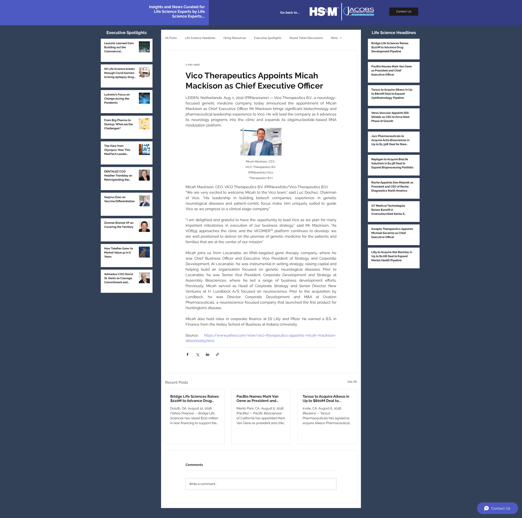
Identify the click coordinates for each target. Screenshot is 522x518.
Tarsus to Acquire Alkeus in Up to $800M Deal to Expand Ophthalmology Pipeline (326, 398)
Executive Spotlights (267, 38)
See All (352, 381)
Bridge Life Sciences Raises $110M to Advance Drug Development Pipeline (194, 398)
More (334, 38)
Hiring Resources (234, 38)
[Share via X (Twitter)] (197, 354)
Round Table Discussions (306, 38)
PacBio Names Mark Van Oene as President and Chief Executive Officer (258, 398)
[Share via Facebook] (187, 354)
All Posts (171, 38)
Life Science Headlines (200, 38)
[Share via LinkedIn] (207, 354)
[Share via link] (217, 354)
